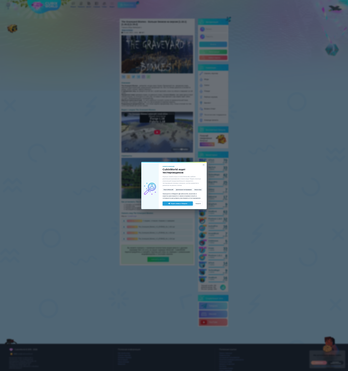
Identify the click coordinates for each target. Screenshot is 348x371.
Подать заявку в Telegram (179, 203)
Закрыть (198, 203)
